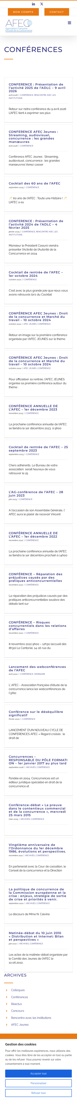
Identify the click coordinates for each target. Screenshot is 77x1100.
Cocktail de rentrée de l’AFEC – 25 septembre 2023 (38, 448)
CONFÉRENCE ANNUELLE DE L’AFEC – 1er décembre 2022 (33, 534)
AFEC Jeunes (20, 1024)
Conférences (19, 997)
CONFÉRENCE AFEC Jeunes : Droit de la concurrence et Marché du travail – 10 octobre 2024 (38, 317)
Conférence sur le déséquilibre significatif (36, 713)
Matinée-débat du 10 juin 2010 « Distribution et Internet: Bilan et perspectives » (36, 936)
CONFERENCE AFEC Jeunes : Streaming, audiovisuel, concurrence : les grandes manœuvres (33, 137)
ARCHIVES (31, 767)
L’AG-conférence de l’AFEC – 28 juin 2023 (36, 493)
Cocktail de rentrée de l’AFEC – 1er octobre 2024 (36, 274)
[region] (38, 1069)
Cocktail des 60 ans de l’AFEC (34, 183)
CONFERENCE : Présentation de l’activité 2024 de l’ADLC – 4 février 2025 (36, 224)
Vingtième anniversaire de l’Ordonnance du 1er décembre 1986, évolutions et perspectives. (37, 848)
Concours (17, 1011)
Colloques (18, 990)
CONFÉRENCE (26, 95)
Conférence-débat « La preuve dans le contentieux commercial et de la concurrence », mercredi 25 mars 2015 (37, 810)
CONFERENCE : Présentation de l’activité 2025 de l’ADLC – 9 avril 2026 (37, 88)
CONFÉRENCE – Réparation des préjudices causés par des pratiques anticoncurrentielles (35, 577)
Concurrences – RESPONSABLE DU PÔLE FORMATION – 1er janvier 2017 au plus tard (38, 760)
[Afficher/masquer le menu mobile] (70, 23)
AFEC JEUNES (30, 324)
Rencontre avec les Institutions (31, 1018)
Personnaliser (38, 1083)
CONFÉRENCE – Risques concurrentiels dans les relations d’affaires (37, 626)
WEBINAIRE (39, 674)
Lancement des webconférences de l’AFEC (37, 668)
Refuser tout (38, 1093)
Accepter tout (38, 1073)
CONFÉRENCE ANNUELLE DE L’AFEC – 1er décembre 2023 (33, 407)
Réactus (16, 1004)
